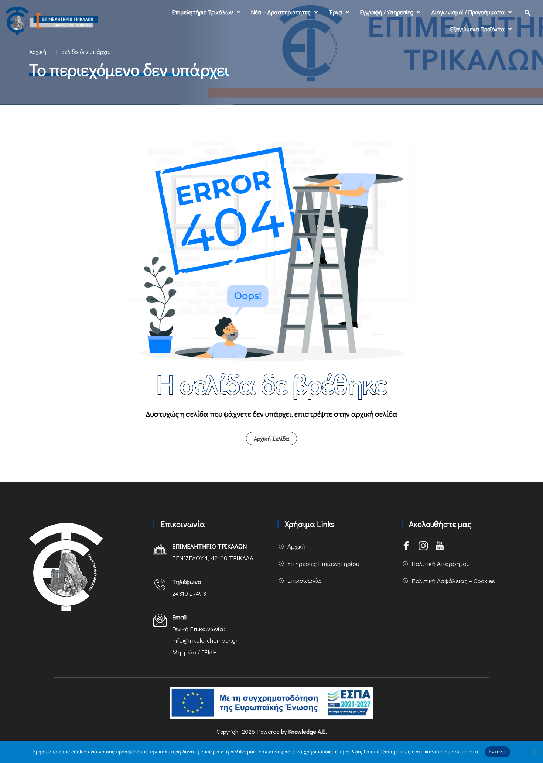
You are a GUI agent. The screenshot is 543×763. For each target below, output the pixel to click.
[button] (206, 12)
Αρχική (37, 51)
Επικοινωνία (304, 580)
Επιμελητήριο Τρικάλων (202, 12)
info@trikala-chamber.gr (205, 640)
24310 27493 (189, 593)
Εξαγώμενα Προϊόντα (477, 29)
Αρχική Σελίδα (271, 438)
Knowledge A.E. (307, 731)
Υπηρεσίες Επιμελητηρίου (323, 563)
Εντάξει (498, 752)
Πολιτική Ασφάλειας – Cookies (453, 581)
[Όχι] (533, 752)
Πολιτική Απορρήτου (440, 563)
